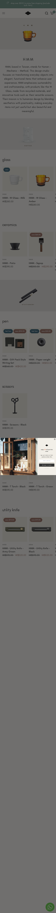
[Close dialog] (54, 439)
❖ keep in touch (46, 465)
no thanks (47, 468)
